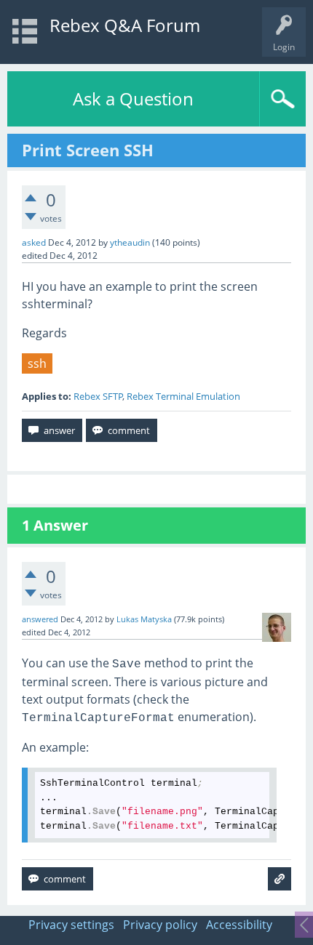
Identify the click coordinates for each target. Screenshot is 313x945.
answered (40, 619)
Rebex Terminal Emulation (183, 396)
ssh (37, 363)
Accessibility (239, 925)
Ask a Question (133, 98)
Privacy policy (160, 925)
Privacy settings (71, 925)
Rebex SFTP (98, 396)
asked (34, 242)
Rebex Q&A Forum (124, 25)
